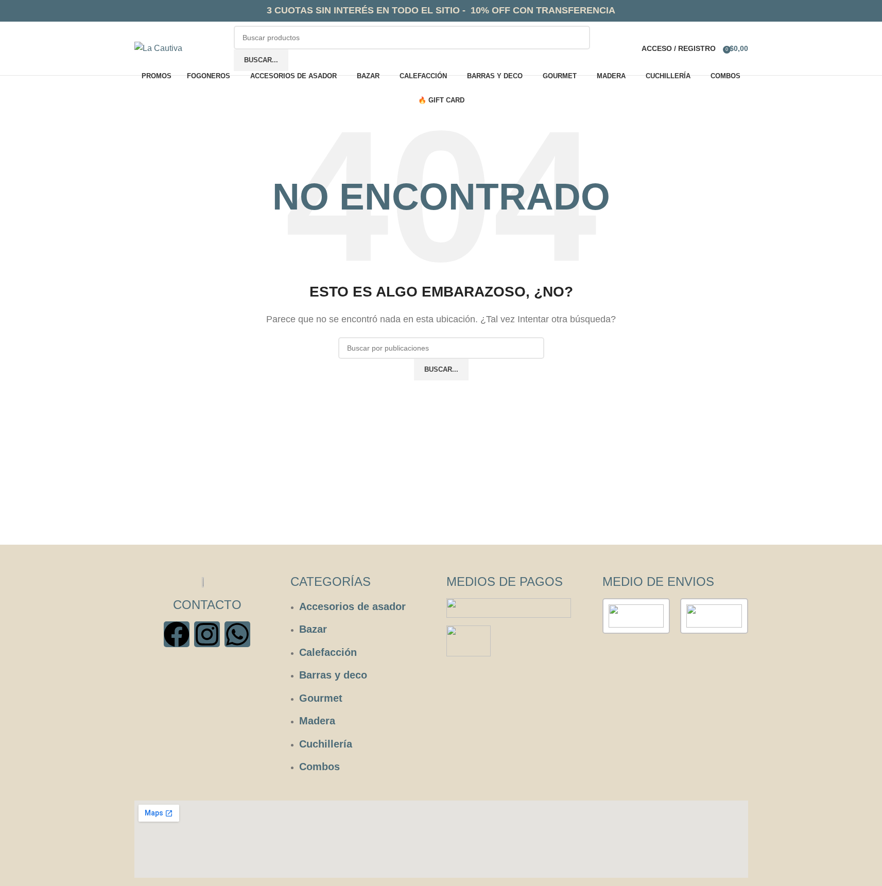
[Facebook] (176, 634)
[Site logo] (158, 47)
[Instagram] (207, 634)
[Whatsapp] (237, 634)
